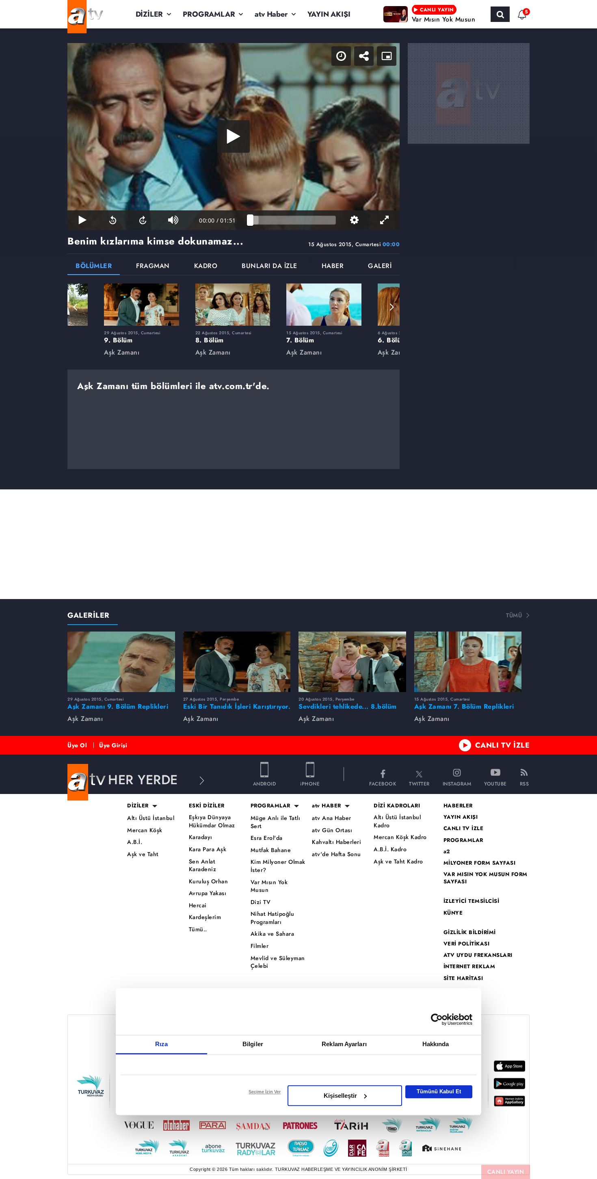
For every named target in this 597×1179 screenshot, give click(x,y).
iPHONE (310, 783)
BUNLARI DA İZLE (269, 266)
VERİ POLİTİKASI (466, 944)
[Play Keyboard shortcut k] (82, 220)
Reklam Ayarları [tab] (344, 1044)
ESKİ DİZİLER (207, 805)
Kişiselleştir (340, 1095)
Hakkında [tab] (435, 1044)
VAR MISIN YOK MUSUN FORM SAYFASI (485, 878)
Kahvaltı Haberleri (336, 842)
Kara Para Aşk (208, 849)
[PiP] (386, 56)
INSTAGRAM (457, 783)
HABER (333, 266)
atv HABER (326, 805)
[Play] (233, 136)
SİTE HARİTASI (463, 978)
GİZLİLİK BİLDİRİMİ (469, 932)
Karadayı (200, 837)
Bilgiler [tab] (252, 1044)
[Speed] (341, 56)
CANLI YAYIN (505, 1172)
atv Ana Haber (331, 818)
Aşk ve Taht (143, 854)
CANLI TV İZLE (502, 745)
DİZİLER (149, 14)
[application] (233, 136)
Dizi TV (261, 902)
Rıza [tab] (161, 1044)
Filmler (260, 946)
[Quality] (354, 220)
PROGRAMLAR (209, 14)
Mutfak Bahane (271, 850)
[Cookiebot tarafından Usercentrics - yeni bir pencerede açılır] (436, 1019)
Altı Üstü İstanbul (150, 818)
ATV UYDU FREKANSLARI (478, 955)
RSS (524, 783)
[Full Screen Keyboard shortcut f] (385, 220)
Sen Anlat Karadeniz (202, 866)
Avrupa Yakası (208, 893)
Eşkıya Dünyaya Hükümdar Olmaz (212, 821)
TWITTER (419, 783)
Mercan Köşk (144, 830)
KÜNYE (453, 913)
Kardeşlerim (205, 917)
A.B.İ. (134, 842)
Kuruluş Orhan (208, 881)
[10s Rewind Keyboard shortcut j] (112, 220)
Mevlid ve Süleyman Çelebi (278, 962)
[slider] (293, 220)
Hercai (198, 905)
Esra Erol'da (267, 838)
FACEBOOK (382, 783)
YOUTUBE (495, 783)
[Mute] (173, 220)
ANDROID (264, 783)
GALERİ (380, 266)
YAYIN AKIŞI (328, 14)
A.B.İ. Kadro (390, 849)
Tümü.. (198, 929)
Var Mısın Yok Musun (269, 886)
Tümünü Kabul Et (439, 1091)
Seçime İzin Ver (265, 1091)
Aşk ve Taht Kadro (398, 861)
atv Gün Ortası (332, 830)
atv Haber (271, 14)
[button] (75, 307)
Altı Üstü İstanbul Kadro (397, 821)
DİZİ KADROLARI (397, 805)
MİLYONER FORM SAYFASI (479, 863)
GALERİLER (88, 615)
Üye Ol (77, 745)
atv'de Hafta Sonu (336, 854)
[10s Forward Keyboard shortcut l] (143, 220)
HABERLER (458, 805)
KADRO (206, 266)
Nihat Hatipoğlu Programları (272, 918)
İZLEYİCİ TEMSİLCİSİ (471, 901)
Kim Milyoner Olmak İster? (278, 866)
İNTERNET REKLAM (469, 966)
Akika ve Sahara (272, 934)
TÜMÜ (514, 615)
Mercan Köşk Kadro (400, 837)
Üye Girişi (113, 745)
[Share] (364, 56)
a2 (446, 851)
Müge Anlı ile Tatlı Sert (276, 822)
